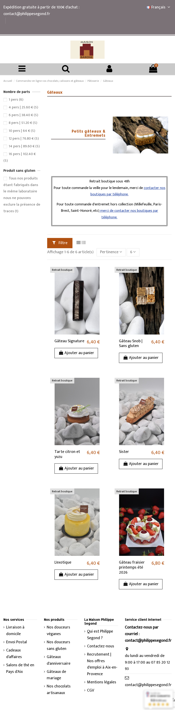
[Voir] (100, 275)
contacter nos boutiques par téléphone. (127, 191)
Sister (124, 451)
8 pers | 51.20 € (23, 123)
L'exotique (62, 562)
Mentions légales (101, 682)
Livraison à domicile (15, 630)
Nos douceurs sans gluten (58, 645)
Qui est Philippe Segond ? (100, 634)
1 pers (16, 99)
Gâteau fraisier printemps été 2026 (132, 567)
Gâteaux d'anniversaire (58, 660)
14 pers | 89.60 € (24, 146)
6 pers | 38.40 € (23, 115)
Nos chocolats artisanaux (59, 689)
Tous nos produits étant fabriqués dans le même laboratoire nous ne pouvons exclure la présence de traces (21, 194)
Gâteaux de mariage (56, 675)
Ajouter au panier (79, 353)
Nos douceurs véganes (58, 630)
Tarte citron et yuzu (67, 454)
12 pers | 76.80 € (24, 138)
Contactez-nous (100, 646)
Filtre (62, 243)
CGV (90, 690)
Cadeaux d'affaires (14, 653)
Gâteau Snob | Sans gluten (130, 344)
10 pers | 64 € (22, 131)
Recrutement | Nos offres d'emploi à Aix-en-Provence (102, 664)
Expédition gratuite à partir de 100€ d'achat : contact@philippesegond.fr (41, 10)
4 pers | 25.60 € (23, 107)
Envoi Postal (16, 642)
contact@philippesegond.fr (148, 685)
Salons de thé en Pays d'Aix (20, 668)
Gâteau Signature (69, 341)
